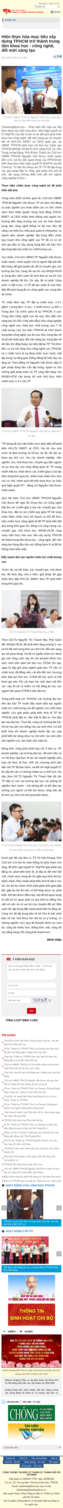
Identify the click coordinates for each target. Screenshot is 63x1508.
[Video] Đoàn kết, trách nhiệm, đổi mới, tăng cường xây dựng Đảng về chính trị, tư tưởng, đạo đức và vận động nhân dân (31, 1392)
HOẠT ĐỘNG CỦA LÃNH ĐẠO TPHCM (30, 1185)
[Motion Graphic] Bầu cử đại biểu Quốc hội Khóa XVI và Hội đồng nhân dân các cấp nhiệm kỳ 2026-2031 (31, 1381)
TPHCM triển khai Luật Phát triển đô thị (23, 1120)
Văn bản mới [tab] (13, 1402)
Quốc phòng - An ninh (34, 1462)
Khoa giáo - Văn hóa (31, 1466)
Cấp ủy (54, 1458)
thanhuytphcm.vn (25, 1501)
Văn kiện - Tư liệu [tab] (31, 1402)
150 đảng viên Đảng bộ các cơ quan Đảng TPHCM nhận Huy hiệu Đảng (31, 1268)
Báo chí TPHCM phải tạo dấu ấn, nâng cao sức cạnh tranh (32, 1181)
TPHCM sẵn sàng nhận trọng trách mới (23, 1164)
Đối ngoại (53, 1462)
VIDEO (12, 1331)
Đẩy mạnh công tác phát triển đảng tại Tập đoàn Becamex (32, 1176)
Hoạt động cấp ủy (19, 1231)
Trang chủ (10, 1458)
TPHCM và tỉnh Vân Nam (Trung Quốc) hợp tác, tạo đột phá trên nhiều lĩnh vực (31, 1222)
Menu (57, 12)
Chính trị (23, 1458)
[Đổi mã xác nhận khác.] (49, 1000)
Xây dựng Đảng (39, 1458)
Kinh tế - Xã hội (12, 1462)
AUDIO (29, 1331)
